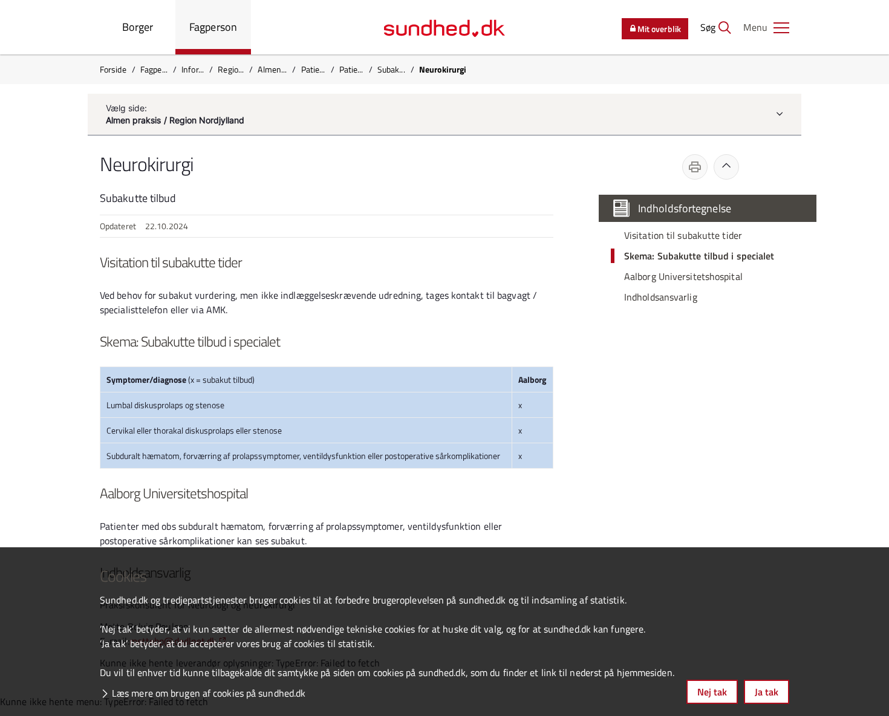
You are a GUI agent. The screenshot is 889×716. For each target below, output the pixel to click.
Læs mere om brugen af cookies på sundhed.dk (208, 693)
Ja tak (766, 692)
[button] (766, 27)
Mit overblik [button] (659, 28)
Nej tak (712, 692)
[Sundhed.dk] (444, 27)
